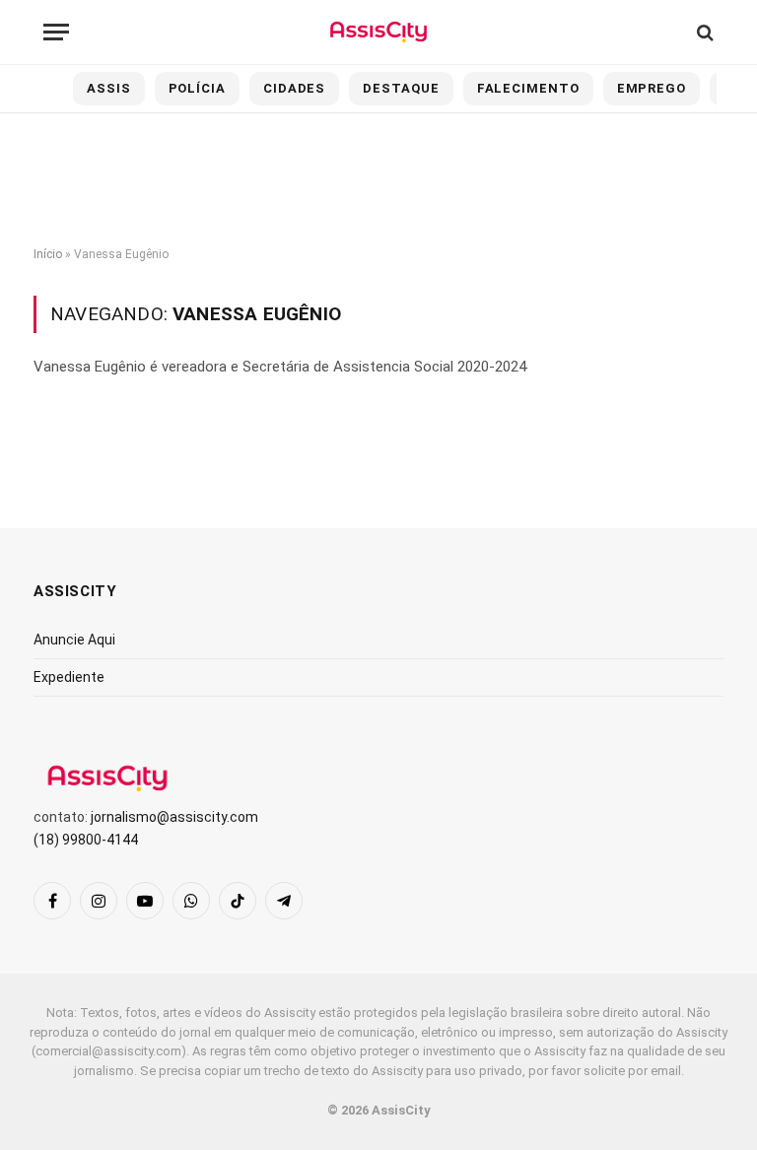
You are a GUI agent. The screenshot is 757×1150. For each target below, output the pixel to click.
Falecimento (528, 88)
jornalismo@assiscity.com (174, 817)
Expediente (69, 677)
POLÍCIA (197, 88)
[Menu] (56, 32)
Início (48, 254)
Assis (109, 88)
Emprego (651, 88)
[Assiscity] (378, 32)
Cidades (294, 88)
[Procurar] (703, 32)
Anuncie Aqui (74, 639)
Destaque (401, 88)
